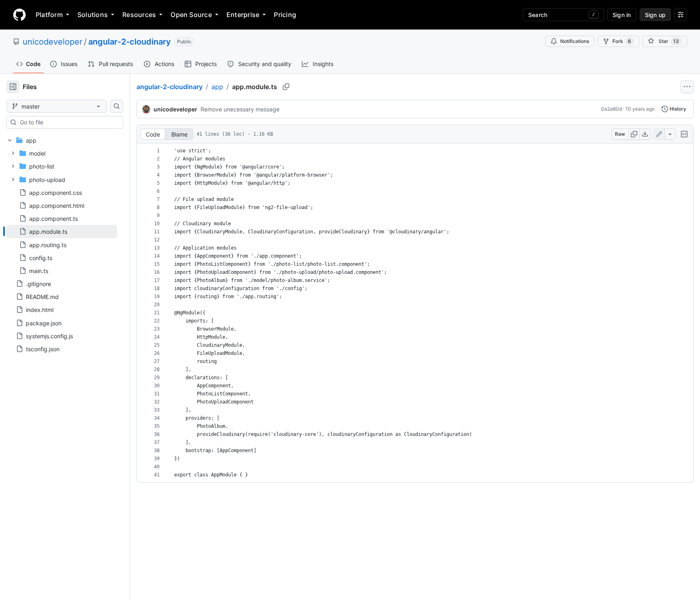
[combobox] (68, 122)
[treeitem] (61, 231)
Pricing (285, 15)
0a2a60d (611, 109)
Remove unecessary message (240, 109)
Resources (139, 15)
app (217, 87)
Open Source (191, 15)
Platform (49, 15)
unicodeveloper (52, 42)
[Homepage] (19, 14)
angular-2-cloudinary (129, 42)
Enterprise (242, 15)
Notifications (574, 41)
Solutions (92, 15)
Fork (621, 41)
